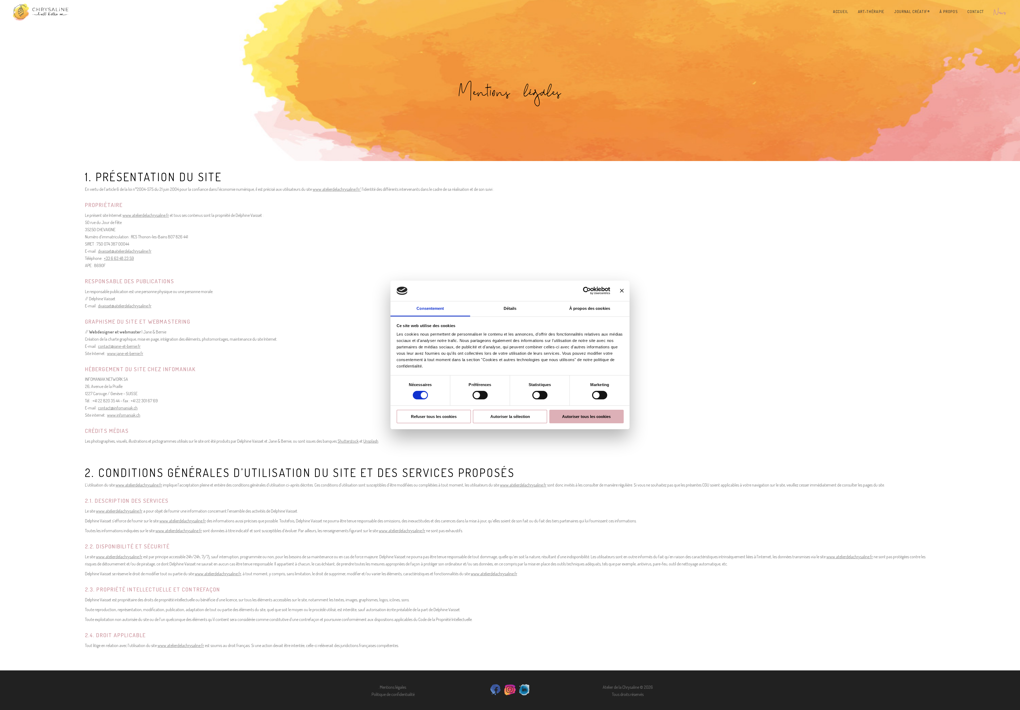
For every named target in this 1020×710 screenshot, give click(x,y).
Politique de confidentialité (393, 694)
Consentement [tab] (430, 308)
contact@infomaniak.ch (118, 408)
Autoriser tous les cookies (586, 416)
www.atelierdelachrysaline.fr (145, 215)
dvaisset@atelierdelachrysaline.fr (124, 251)
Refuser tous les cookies (434, 416)
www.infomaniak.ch (123, 415)
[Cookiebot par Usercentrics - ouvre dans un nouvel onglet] (587, 291)
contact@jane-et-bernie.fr (119, 346)
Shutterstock (348, 441)
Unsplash (370, 441)
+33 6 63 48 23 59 (119, 258)
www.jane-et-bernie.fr (125, 353)
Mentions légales (393, 687)
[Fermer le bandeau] (622, 291)
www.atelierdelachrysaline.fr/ (337, 189)
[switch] (480, 395)
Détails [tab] (510, 308)
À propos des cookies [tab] (589, 308)
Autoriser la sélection (510, 416)
